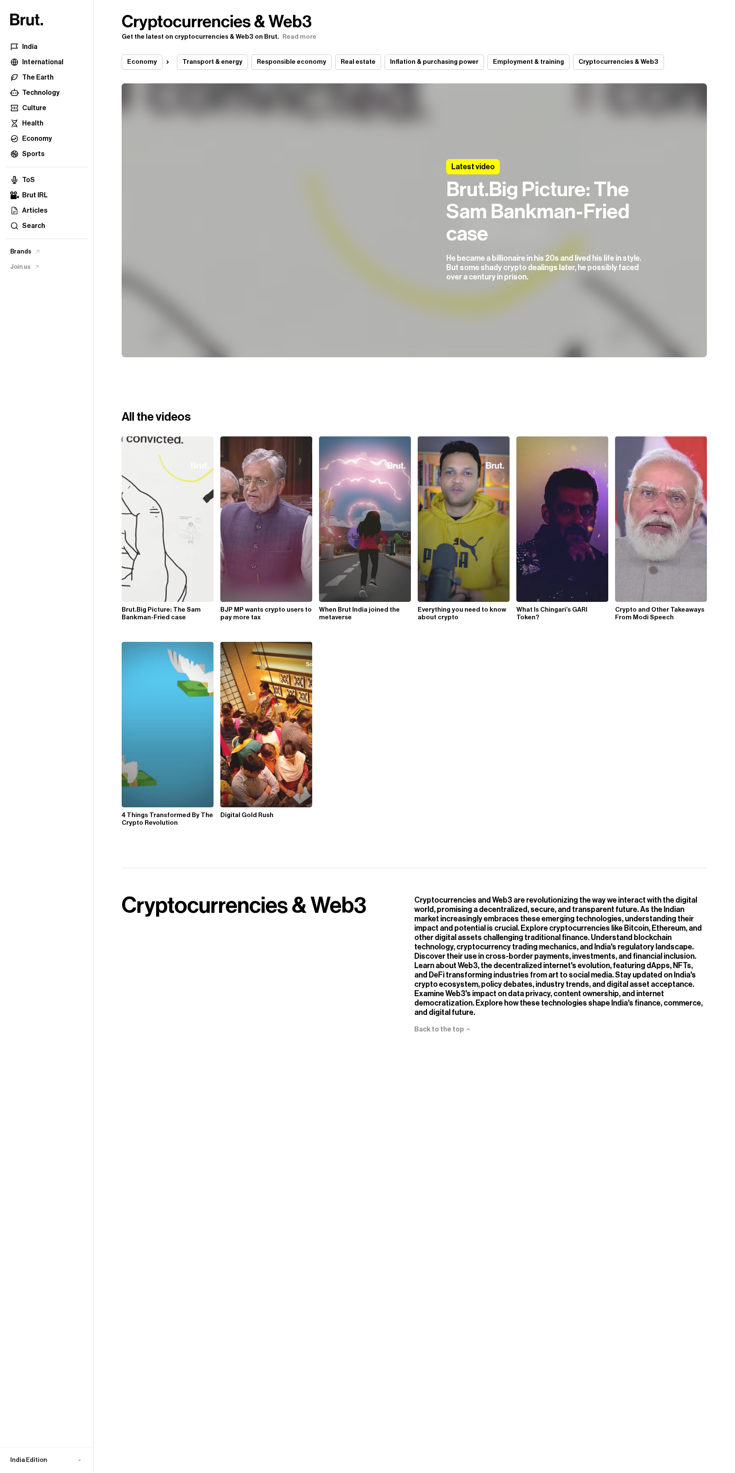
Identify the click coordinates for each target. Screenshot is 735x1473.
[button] (46, 1460)
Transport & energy (212, 62)
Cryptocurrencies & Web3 (618, 62)
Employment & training (528, 62)
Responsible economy (291, 62)
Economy (142, 62)
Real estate (358, 62)
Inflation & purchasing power (434, 62)
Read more (299, 37)
